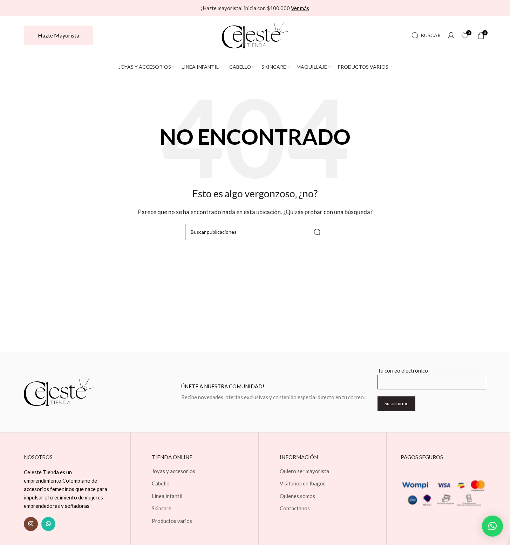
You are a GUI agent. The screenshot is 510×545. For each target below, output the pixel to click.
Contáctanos (295, 508)
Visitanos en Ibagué (303, 483)
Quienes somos (297, 496)
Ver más (300, 8)
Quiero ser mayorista (304, 471)
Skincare (161, 508)
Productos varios (172, 521)
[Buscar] (317, 232)
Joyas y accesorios (173, 471)
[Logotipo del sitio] (255, 35)
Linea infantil (167, 496)
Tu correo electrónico (403, 370)
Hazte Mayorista (58, 35)
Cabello (161, 483)
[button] (492, 526)
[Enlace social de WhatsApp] (48, 524)
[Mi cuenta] (451, 35)
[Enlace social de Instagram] (31, 524)
